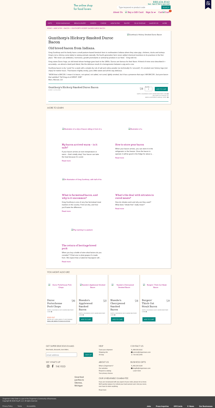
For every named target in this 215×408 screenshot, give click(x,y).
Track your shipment (105, 350)
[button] (53, 23)
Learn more (137, 371)
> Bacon (66, 28)
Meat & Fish (115, 23)
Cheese (103, 23)
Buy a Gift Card (135, 12)
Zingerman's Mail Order (65, 7)
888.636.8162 (161, 2)
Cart (164, 12)
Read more (66, 161)
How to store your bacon (129, 144)
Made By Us (153, 23)
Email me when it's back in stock (58, 321)
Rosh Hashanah (63, 23)
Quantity (147, 87)
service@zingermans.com (142, 352)
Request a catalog (105, 371)
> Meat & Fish (57, 28)
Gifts (50, 23)
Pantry (127, 23)
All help (101, 355)
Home (49, 28)
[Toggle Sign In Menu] (155, 12)
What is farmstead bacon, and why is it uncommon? (80, 196)
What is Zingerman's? (106, 366)
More (164, 23)
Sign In (149, 12)
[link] (161, 89)
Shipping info (103, 352)
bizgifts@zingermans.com (141, 368)
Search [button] (166, 7)
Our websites (103, 368)
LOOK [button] (59, 296)
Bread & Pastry (80, 23)
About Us (118, 12)
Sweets (93, 23)
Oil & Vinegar (139, 23)
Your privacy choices (106, 373)
